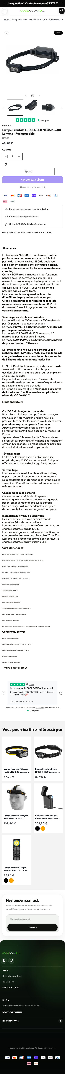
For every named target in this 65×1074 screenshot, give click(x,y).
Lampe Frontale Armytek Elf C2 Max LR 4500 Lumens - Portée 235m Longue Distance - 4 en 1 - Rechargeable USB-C (16, 817)
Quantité (6, 149)
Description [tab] (9, 247)
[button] (5, 11)
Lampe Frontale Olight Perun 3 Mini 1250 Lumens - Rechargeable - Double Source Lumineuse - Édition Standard (16, 869)
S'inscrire (32, 927)
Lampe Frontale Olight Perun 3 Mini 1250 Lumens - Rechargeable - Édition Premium (47, 817)
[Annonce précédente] (3, 3)
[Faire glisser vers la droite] (39, 95)
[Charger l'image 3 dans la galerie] (49, 107)
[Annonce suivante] (61, 3)
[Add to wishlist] (5, 164)
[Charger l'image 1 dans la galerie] (15, 107)
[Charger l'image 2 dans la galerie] (32, 107)
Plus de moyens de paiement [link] (32, 187)
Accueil (5, 19)
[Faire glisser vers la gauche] (26, 95)
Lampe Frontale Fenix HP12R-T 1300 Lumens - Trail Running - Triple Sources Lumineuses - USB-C (46, 770)
